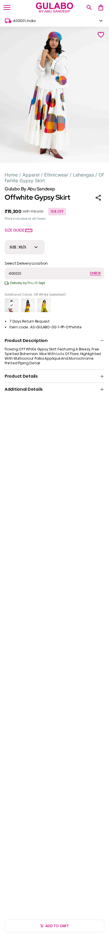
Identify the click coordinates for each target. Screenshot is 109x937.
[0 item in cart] (100, 7)
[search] (89, 7)
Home (11, 175)
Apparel (31, 175)
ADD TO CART (57, 925)
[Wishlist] (101, 35)
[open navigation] (7, 7)
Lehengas (83, 175)
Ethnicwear (56, 175)
